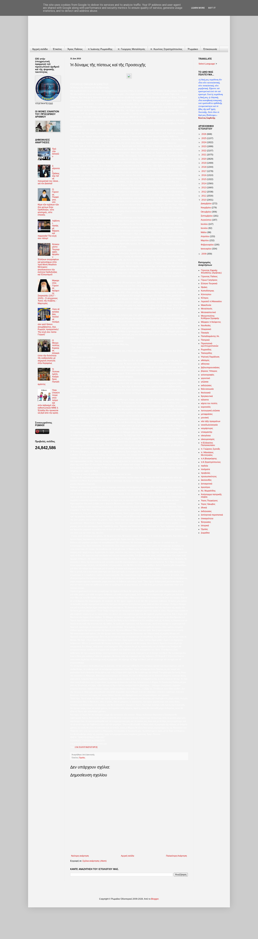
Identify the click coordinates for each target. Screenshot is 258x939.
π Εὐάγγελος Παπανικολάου (208, 444)
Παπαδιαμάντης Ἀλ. (210, 336)
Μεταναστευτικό (208, 312)
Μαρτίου (205, 240)
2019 (204, 163)
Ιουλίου (204, 224)
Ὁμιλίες (82, 758)
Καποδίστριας (207, 291)
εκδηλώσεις (206, 385)
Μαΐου (204, 232)
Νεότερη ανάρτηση (80, 856)
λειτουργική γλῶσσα (210, 410)
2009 (204, 254)
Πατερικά (205, 340)
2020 (204, 159)
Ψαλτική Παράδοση (210, 357)
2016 (204, 175)
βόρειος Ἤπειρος (209, 371)
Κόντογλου (206, 294)
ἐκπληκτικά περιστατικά (212, 515)
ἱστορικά (205, 525)
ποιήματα (205, 469)
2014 (204, 183)
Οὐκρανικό (206, 329)
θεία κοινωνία (207, 389)
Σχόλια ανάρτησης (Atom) (94, 861)
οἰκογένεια (206, 435)
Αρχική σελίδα (127, 856)
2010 (204, 200)
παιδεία (204, 466)
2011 (204, 196)
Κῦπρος (205, 298)
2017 (204, 171)
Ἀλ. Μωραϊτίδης (208, 491)
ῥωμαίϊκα (205, 533)
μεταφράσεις (207, 414)
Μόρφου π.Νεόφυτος (211, 322)
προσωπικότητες (209, 476)
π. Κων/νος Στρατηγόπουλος (166, 49)
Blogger (154, 899)
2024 (204, 142)
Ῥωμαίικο (193, 49)
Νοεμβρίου (206, 207)
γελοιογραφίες (207, 375)
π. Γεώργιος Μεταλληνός (131, 49)
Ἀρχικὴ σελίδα (40, 49)
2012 (204, 192)
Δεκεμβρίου (206, 203)
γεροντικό (205, 378)
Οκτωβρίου (206, 212)
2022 (204, 150)
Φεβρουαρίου (207, 244)
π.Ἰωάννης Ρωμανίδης (100, 49)
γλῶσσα (204, 382)
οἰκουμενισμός (208, 439)
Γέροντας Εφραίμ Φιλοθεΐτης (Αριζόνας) (211, 271)
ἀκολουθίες (206, 480)
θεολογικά (205, 392)
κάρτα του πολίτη (209, 403)
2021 (204, 154)
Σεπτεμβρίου (207, 216)
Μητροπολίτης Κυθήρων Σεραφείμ (210, 317)
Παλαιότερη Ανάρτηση (176, 856)
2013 (204, 187)
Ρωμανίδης (206, 349)
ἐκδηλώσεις (206, 511)
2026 (204, 134)
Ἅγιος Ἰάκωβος (208, 504)
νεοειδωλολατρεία (209, 425)
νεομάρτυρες (207, 428)
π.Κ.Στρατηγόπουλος (211, 462)
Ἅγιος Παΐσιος (75, 49)
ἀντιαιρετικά (206, 484)
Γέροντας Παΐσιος (209, 276)
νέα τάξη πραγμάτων (210, 421)
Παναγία (205, 333)
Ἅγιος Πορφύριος (209, 500)
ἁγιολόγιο (205, 487)
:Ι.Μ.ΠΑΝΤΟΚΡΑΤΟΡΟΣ (86, 747)
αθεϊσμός (205, 360)
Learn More (198, 8)
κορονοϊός (206, 407)
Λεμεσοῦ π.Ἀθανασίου (211, 301)
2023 (204, 146)
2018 (204, 167)
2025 (204, 138)
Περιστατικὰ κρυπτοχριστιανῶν (209, 344)
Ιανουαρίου (206, 248)
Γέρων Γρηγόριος (209, 280)
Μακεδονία (206, 305)
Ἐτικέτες (57, 49)
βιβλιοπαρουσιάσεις (210, 367)
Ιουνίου (204, 228)
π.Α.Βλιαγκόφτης (209, 458)
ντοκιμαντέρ (206, 432)
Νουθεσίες (206, 325)
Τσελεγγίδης (206, 353)
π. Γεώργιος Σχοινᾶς (210, 449)
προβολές (205, 473)
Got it (212, 8)
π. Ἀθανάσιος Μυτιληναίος (207, 453)
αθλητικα (205, 364)
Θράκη (204, 287)
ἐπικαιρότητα (207, 518)
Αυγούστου (206, 220)
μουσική (205, 417)
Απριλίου (205, 236)
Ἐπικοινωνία (210, 49)
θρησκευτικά (207, 396)
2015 (204, 179)
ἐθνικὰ (204, 507)
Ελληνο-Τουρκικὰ (209, 283)
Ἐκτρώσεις (206, 522)
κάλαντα (205, 399)
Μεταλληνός (206, 308)
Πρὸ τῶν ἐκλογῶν (55, 153)
